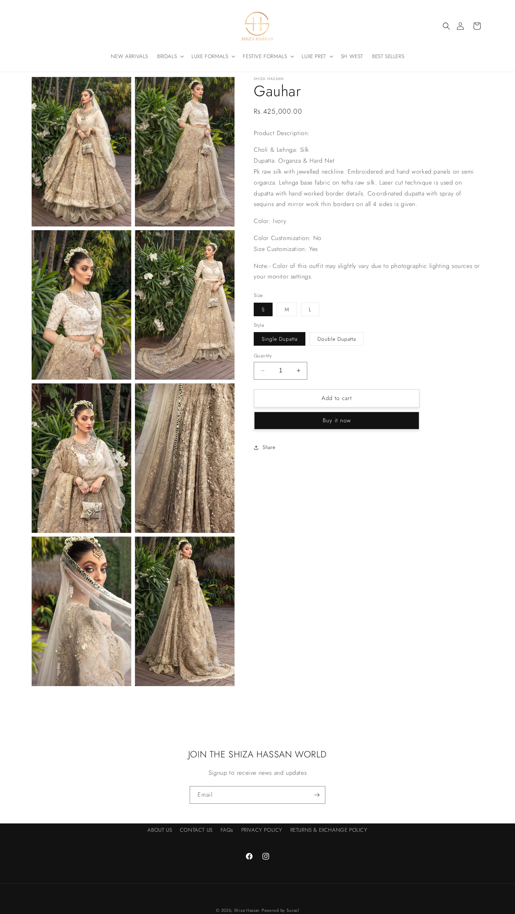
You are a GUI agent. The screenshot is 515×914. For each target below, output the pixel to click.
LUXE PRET (314, 56)
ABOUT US (159, 830)
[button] (446, 26)
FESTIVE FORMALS (265, 56)
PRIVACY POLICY (261, 830)
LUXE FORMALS (210, 56)
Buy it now (337, 420)
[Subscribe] (316, 795)
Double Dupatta (336, 339)
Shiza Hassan (247, 910)
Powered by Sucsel (280, 910)
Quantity (263, 355)
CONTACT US (196, 830)
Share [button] (269, 447)
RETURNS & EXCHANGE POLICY (329, 830)
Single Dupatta (279, 339)
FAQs (227, 830)
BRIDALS (167, 56)
